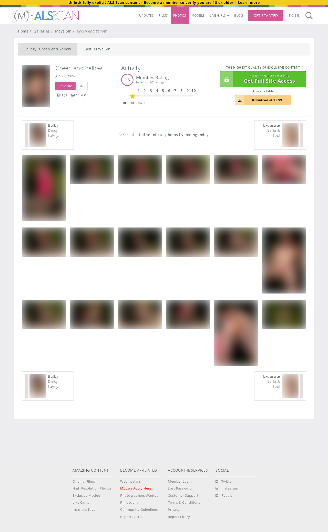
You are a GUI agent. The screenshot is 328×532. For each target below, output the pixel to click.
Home (23, 31)
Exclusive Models (86, 495)
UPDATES (146, 15)
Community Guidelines (139, 509)
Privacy (174, 509)
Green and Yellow (78, 68)
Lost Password (180, 488)
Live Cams (81, 502)
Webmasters (130, 481)
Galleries (42, 31)
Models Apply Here (135, 488)
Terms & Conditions (184, 502)
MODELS (198, 15)
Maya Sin (63, 31)
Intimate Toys (84, 509)
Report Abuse (131, 517)
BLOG (238, 15)
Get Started (265, 15)
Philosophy (129, 502)
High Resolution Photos (92, 488)
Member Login (180, 481)
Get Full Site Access (269, 79)
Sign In (295, 15)
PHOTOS (179, 15)
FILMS (163, 15)
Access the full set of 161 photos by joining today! (164, 134)
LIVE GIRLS (218, 15)
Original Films (84, 481)
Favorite (65, 85)
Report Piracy (179, 517)
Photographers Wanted (139, 495)
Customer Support (183, 495)
